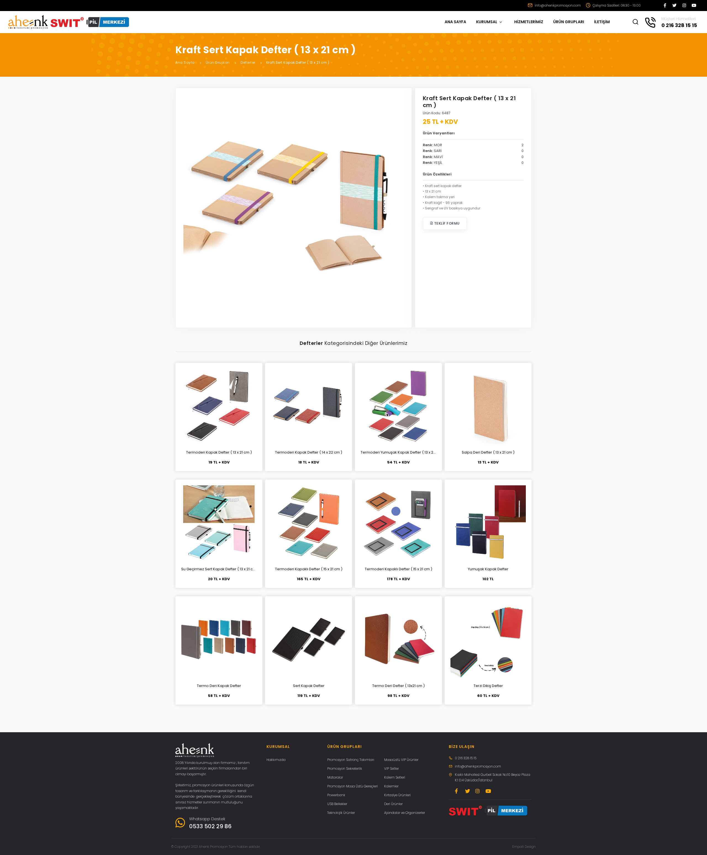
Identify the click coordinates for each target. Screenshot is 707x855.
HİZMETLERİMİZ (528, 22)
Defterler (248, 62)
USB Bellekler (337, 803)
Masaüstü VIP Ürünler (401, 759)
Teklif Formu (446, 223)
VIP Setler (391, 768)
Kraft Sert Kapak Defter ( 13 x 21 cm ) (297, 62)
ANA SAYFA (455, 22)
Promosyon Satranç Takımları (350, 759)
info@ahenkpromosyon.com (557, 5)
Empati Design (524, 846)
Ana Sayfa (185, 62)
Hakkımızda (276, 759)
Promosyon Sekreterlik (344, 768)
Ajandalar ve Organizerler (404, 812)
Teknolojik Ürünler (341, 812)
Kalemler (391, 786)
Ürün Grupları (218, 62)
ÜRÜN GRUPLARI (568, 22)
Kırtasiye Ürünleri (397, 795)
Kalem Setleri (394, 777)
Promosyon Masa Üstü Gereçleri (352, 786)
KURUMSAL (487, 22)
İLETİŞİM (602, 22)
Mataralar (335, 777)
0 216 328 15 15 (465, 758)
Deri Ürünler (393, 803)
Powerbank (336, 795)
